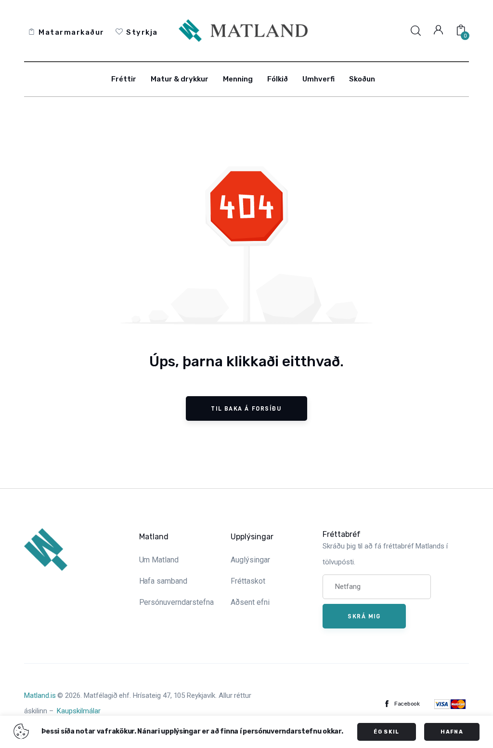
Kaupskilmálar (78, 711)
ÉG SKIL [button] (386, 732)
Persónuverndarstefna (176, 602)
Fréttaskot (248, 581)
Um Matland (159, 559)
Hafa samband (163, 581)
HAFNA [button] (452, 732)
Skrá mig (364, 616)
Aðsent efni (250, 602)
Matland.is (40, 695)
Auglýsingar (250, 559)
